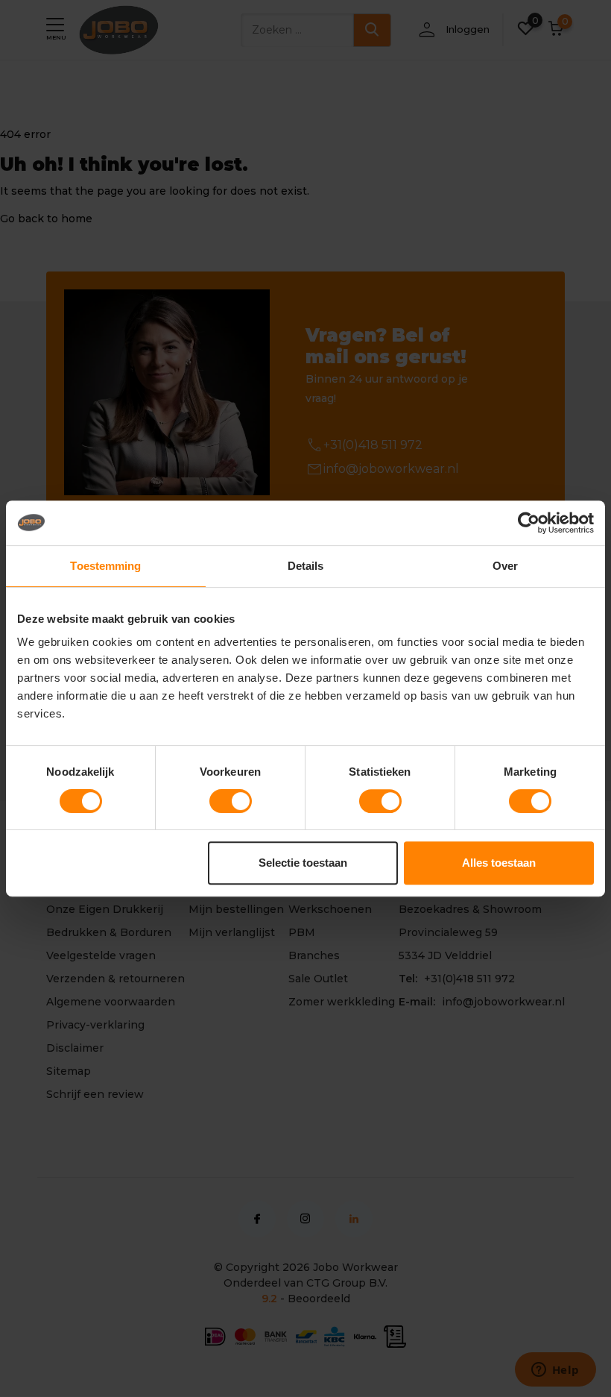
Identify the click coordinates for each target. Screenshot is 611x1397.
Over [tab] (505, 565)
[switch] (230, 801)
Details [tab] (306, 565)
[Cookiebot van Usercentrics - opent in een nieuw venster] (528, 523)
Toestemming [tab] (105, 565)
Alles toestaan (499, 862)
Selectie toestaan (303, 862)
